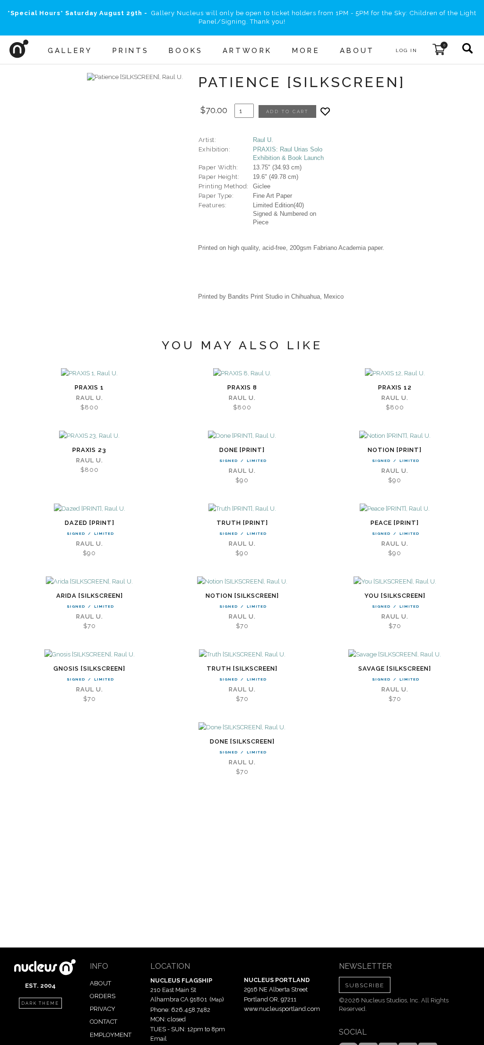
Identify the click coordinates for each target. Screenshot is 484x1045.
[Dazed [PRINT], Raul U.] (89, 509)
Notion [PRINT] (395, 449)
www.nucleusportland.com (282, 1008)
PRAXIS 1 (89, 387)
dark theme (40, 1003)
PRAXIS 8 (242, 387)
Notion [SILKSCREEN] (242, 595)
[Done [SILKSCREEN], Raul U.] (242, 727)
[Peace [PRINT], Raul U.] (395, 509)
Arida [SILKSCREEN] (89, 595)
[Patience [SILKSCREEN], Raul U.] (135, 77)
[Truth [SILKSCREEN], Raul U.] (242, 654)
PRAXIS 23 (89, 449)
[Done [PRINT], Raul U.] (242, 436)
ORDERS (102, 996)
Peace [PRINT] (395, 522)
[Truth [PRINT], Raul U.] (242, 509)
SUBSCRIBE (364, 985)
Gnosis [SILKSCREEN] (89, 668)
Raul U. (263, 139)
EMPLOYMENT (110, 1034)
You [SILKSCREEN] (394, 595)
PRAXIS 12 (395, 387)
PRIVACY (102, 1008)
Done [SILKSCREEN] (242, 741)
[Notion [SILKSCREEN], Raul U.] (242, 581)
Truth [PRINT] (242, 522)
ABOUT (100, 983)
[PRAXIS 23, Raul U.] (89, 436)
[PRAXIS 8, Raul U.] (242, 373)
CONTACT (103, 1021)
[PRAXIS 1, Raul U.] (89, 373)
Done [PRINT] (242, 449)
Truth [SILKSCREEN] (242, 668)
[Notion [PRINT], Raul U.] (395, 436)
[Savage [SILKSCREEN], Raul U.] (394, 654)
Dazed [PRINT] (89, 522)
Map (216, 999)
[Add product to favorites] (325, 111)
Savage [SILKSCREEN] (394, 668)
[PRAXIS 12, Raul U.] (395, 373)
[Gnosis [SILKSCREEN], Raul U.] (89, 654)
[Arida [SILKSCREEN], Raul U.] (89, 581)
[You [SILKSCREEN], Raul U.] (395, 581)
